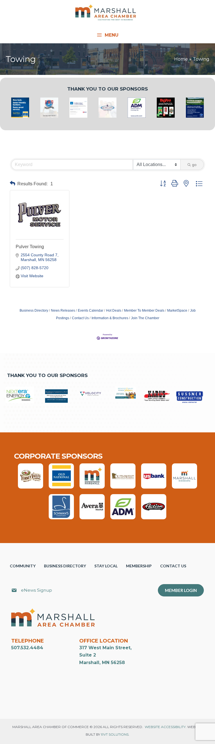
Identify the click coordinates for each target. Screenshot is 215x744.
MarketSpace (177, 310)
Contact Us (80, 318)
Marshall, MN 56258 (102, 662)
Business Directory (34, 310)
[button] (12, 184)
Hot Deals (113, 310)
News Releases (63, 310)
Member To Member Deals (144, 310)
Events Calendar (90, 310)
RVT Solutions (114, 734)
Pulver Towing (30, 246)
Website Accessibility (165, 727)
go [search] (194, 164)
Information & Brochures (110, 318)
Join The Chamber (145, 318)
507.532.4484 (27, 647)
